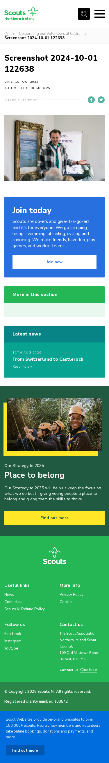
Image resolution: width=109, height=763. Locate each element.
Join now (54, 262)
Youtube (11, 648)
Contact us (13, 602)
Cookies (67, 602)
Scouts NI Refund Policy (24, 609)
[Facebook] (91, 99)
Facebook (12, 633)
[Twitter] (101, 99)
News (9, 594)
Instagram (13, 641)
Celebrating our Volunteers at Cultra (50, 33)
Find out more (54, 518)
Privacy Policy (71, 594)
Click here (88, 670)
